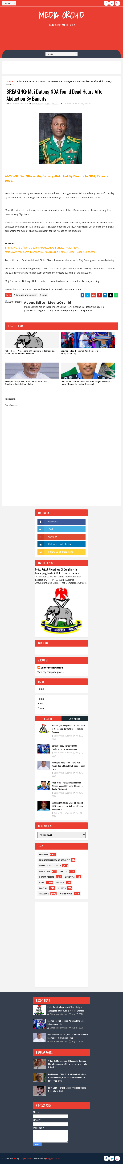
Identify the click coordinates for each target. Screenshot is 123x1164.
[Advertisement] (61, 39)
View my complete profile (50, 671)
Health (63, 871)
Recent (48, 718)
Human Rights (46, 877)
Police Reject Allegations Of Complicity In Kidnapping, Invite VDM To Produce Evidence (30, 352)
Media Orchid (61, 15)
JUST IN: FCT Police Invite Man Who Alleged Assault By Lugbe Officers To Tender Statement (86, 382)
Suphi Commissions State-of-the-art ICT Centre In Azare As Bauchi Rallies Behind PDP (67, 806)
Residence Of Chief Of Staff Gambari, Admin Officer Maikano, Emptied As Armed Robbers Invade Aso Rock (67, 1077)
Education (44, 871)
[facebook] (106, 3)
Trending (44, 894)
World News (66, 894)
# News (43, 294)
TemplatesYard (26, 1158)
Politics (43, 888)
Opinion (60, 882)
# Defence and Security (25, 294)
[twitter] (111, 3)
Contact (41, 708)
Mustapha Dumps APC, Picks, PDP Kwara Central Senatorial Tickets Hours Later (27, 382)
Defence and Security (26, 81)
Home (10, 81)
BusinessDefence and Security (54, 860)
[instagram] (117, 3)
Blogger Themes (53, 1158)
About (40, 703)
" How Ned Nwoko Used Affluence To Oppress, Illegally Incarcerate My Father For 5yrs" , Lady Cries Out (67, 1064)
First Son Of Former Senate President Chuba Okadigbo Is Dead (67, 1089)
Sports (62, 888)
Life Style (69, 877)
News (42, 81)
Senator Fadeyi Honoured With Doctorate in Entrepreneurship (81, 352)
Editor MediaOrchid (52, 667)
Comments (75, 718)
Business (43, 854)
